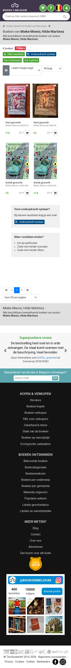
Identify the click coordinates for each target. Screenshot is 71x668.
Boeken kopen (35, 406)
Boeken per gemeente (35, 486)
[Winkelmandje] (43, 8)
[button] (5, 350)
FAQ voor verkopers (35, 419)
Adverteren (36, 547)
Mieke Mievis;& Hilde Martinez (17, 125)
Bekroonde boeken (35, 461)
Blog (35, 528)
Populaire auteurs (35, 498)
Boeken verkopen (35, 412)
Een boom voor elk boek (35, 553)
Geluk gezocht (13, 182)
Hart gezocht (13, 122)
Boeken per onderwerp (35, 480)
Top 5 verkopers (12, 60)
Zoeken (30, 661)
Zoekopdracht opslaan (42, 54)
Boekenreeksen (35, 473)
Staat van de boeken (35, 431)
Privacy (9, 661)
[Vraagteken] (50, 8)
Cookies (19, 661)
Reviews (35, 400)
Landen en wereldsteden (35, 511)
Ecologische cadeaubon (35, 444)
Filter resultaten (15, 54)
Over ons (35, 540)
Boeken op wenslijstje (35, 437)
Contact (35, 534)
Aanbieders (43, 661)
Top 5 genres (31, 60)
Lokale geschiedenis (35, 505)
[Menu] (66, 8)
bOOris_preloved (47, 357)
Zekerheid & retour (35, 425)
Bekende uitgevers (35, 492)
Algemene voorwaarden (52, 656)
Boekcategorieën (35, 467)
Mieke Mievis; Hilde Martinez (17, 185)
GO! (55, 378)
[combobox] (26, 70)
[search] (65, 16)
